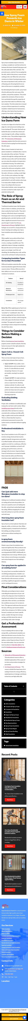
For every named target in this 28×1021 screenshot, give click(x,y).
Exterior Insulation (7, 938)
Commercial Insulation (8, 954)
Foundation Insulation (7, 940)
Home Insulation (6, 952)
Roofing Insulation (7, 945)
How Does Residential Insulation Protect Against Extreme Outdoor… (12, 831)
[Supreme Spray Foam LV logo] (5, 906)
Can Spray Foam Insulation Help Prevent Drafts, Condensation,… (12, 787)
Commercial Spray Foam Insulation (11, 936)
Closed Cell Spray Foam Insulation (11, 947)
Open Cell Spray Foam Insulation (10, 949)
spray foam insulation (12, 745)
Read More (10, 799)
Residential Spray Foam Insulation (11, 942)
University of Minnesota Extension (15, 655)
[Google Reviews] (19, 7)
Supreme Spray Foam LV (19, 1009)
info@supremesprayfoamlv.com (15, 647)
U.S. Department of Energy (12, 667)
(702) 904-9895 (16, 645)
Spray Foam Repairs (7, 931)
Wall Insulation (6, 933)
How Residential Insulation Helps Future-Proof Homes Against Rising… (13, 877)
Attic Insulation (6, 929)
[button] (25, 7)
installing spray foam (8, 408)
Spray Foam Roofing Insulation (10, 956)
